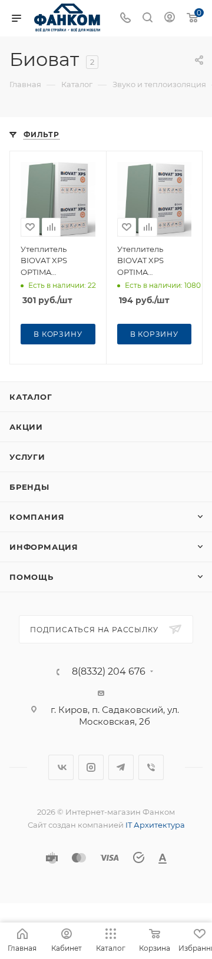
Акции (26, 427)
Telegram (121, 767)
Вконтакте (61, 767)
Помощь (31, 577)
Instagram (91, 767)
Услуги (27, 457)
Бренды (29, 487)
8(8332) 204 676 (108, 671)
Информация (43, 547)
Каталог (30, 396)
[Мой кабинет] (169, 18)
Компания (36, 517)
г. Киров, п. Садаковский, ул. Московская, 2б (115, 715)
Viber (151, 767)
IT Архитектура (155, 824)
